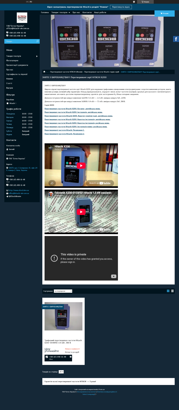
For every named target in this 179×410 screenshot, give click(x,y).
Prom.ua (102, 389)
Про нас (76, 12)
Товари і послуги (59, 12)
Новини (9, 79)
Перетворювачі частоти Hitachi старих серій (101, 72)
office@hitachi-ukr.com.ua (19, 193)
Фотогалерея (12, 60)
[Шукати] (37, 41)
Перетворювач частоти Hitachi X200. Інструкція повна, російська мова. (76, 127)
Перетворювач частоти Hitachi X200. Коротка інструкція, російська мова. (77, 123)
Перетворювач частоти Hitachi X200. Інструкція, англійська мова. (73, 112)
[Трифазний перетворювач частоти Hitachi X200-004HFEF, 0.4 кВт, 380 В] (63, 316)
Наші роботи (100, 12)
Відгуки (9, 88)
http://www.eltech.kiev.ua (19, 190)
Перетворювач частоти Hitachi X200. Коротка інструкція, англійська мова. (77, 119)
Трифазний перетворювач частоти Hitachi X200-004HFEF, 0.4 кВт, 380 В (63, 341)
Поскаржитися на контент (86, 392)
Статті (9, 83)
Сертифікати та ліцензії (16, 74)
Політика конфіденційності (107, 392)
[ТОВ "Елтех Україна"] (22, 17)
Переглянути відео (121, 7)
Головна (45, 12)
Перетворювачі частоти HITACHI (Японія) (66, 72)
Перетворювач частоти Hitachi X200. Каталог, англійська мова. (72, 109)
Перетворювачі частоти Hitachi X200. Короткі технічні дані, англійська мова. (79, 116)
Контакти (87, 12)
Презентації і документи (17, 65)
